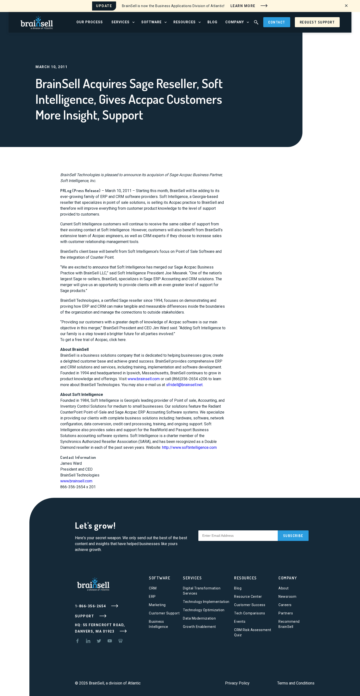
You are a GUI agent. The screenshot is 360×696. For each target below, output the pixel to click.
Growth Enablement (199, 627)
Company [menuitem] (234, 22)
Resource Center (248, 596)
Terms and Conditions (295, 683)
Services (192, 577)
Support (85, 616)
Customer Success (249, 605)
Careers (285, 605)
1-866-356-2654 (91, 606)
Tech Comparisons (249, 613)
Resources (245, 577)
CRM (153, 588)
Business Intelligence (158, 624)
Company (287, 577)
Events (239, 621)
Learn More (243, 6)
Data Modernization (199, 618)
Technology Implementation (206, 602)
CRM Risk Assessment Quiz (252, 632)
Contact (276, 22)
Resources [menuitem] (184, 22)
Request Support (317, 22)
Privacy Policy (237, 683)
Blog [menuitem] (212, 22)
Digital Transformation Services (201, 590)
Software (159, 577)
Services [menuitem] (120, 22)
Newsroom (287, 596)
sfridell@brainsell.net (184, 384)
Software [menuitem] (151, 22)
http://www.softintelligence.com (189, 447)
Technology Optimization (204, 610)
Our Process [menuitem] (89, 22)
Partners (285, 613)
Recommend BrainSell (289, 624)
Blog (237, 588)
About (283, 588)
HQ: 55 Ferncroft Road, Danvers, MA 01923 (100, 628)
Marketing (157, 605)
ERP (152, 596)
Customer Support (164, 613)
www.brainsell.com (144, 379)
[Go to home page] (36, 22)
